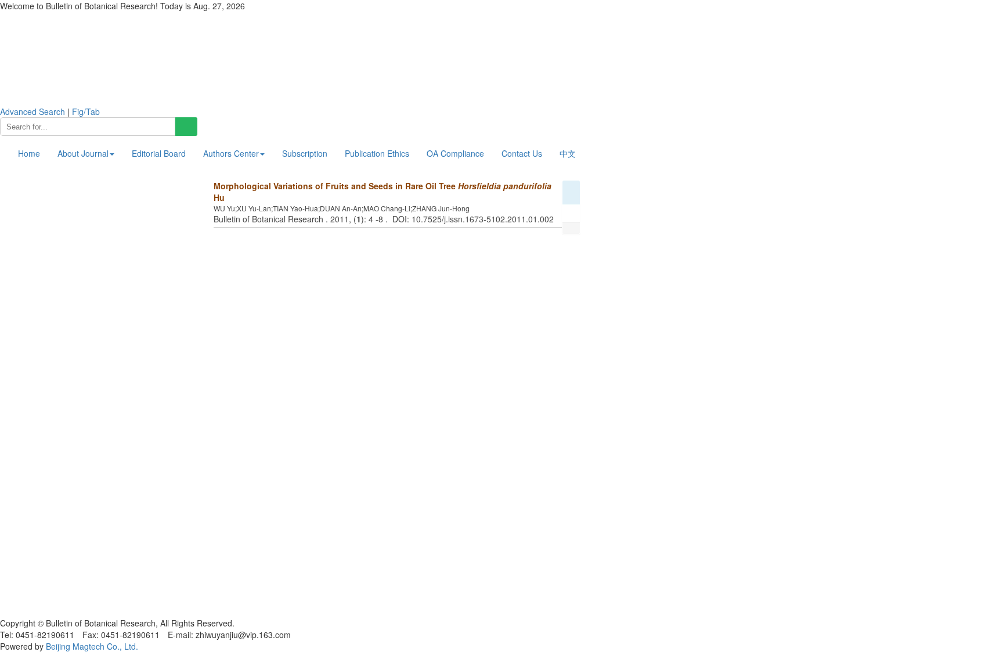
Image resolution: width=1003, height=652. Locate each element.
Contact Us (521, 153)
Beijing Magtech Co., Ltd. (92, 646)
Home (29, 153)
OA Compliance (455, 153)
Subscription (304, 153)
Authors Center (231, 153)
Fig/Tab (86, 111)
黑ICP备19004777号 (37, 611)
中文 (568, 153)
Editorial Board (159, 153)
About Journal (83, 153)
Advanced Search (32, 111)
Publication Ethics (377, 153)
